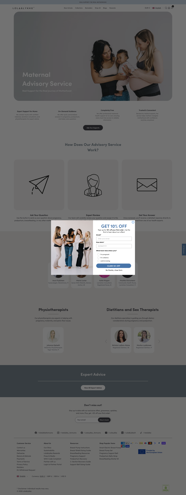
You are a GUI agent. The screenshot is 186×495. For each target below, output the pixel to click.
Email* (98, 235)
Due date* (100, 242)
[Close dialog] (133, 222)
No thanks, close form (114, 270)
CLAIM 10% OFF (113, 266)
